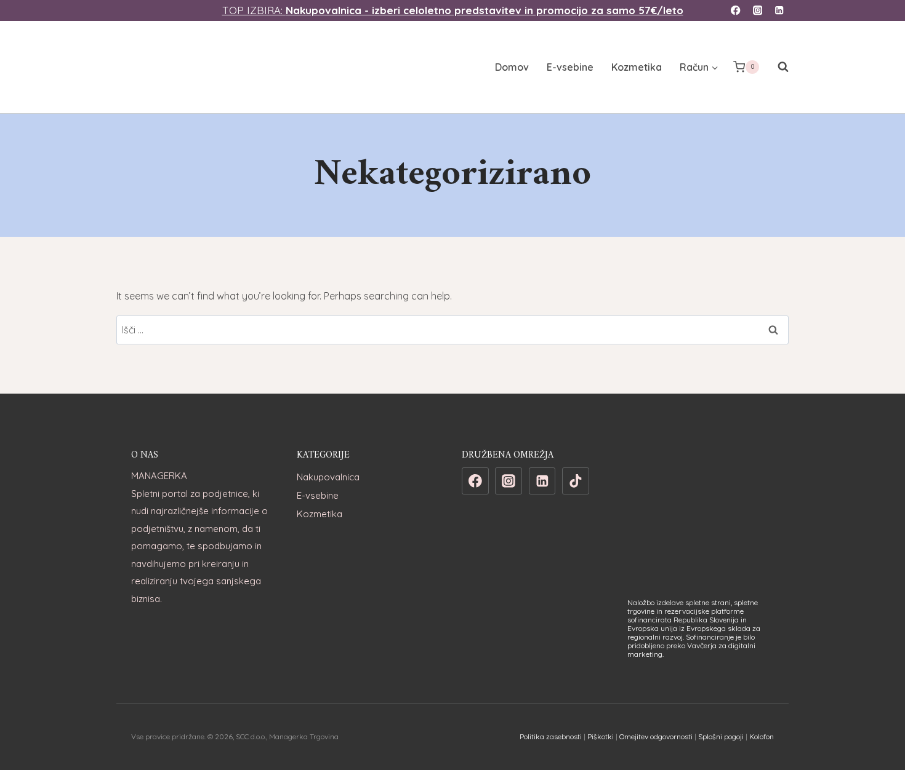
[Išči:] (452, 329)
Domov (512, 67)
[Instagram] (757, 10)
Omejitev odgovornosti (656, 736)
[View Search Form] (777, 67)
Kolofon (761, 736)
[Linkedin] (779, 10)
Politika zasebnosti (551, 736)
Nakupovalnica (328, 477)
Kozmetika (636, 67)
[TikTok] (575, 480)
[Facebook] (736, 10)
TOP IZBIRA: (452, 10)
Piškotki (600, 736)
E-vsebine (570, 67)
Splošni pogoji (721, 736)
